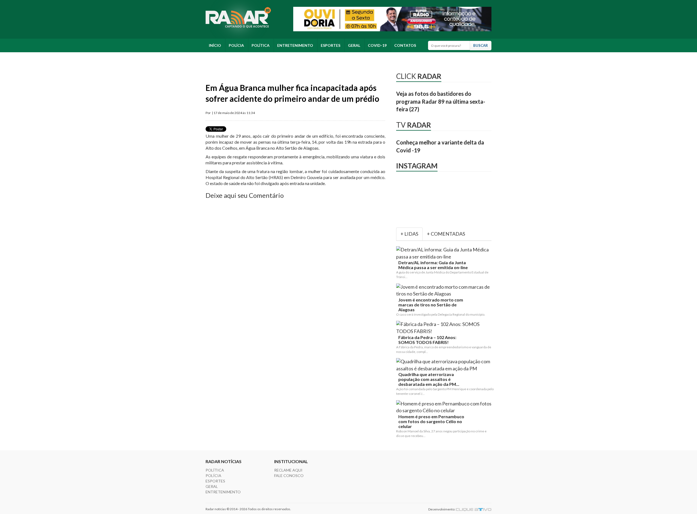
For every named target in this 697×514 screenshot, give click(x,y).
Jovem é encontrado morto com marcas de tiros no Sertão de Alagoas (430, 304)
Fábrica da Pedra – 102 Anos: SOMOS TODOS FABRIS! (427, 340)
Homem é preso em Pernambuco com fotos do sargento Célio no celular (431, 421)
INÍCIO (215, 45)
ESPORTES (330, 45)
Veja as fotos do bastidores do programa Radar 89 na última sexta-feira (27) (440, 101)
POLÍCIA (236, 45)
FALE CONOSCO (289, 475)
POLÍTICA (261, 45)
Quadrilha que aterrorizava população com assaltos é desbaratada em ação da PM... (428, 379)
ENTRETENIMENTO (295, 45)
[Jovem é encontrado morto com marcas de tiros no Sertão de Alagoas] (445, 290)
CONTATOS (405, 45)
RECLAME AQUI (288, 470)
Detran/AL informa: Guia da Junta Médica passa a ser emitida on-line (433, 265)
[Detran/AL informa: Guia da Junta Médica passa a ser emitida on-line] (445, 253)
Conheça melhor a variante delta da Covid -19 (440, 146)
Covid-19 (377, 45)
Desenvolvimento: (442, 509)
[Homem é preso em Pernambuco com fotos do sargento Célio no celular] (445, 407)
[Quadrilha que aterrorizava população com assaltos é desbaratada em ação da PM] (445, 365)
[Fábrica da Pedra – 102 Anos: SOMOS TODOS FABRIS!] (445, 328)
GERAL (354, 45)
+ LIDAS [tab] (409, 234)
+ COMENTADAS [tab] (446, 234)
